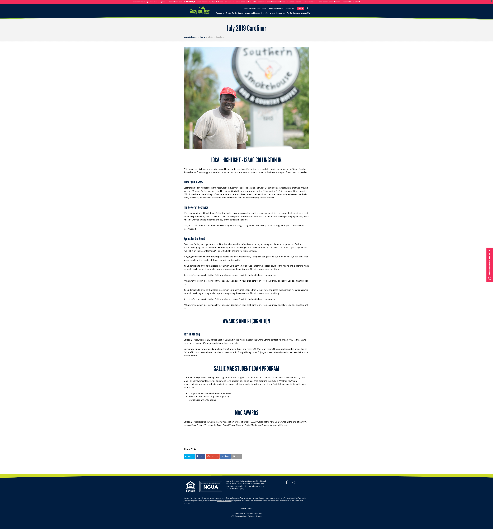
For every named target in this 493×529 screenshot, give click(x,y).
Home (202, 37)
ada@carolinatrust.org (225, 501)
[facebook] (287, 482)
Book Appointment (276, 8)
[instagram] (293, 482)
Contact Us (290, 8)
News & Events (190, 37)
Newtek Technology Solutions (252, 516)
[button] (189, 456)
